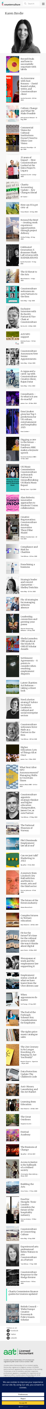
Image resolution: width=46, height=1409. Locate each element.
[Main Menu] (43, 4)
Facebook (14, 1330)
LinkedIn (13, 1338)
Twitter (13, 1334)
